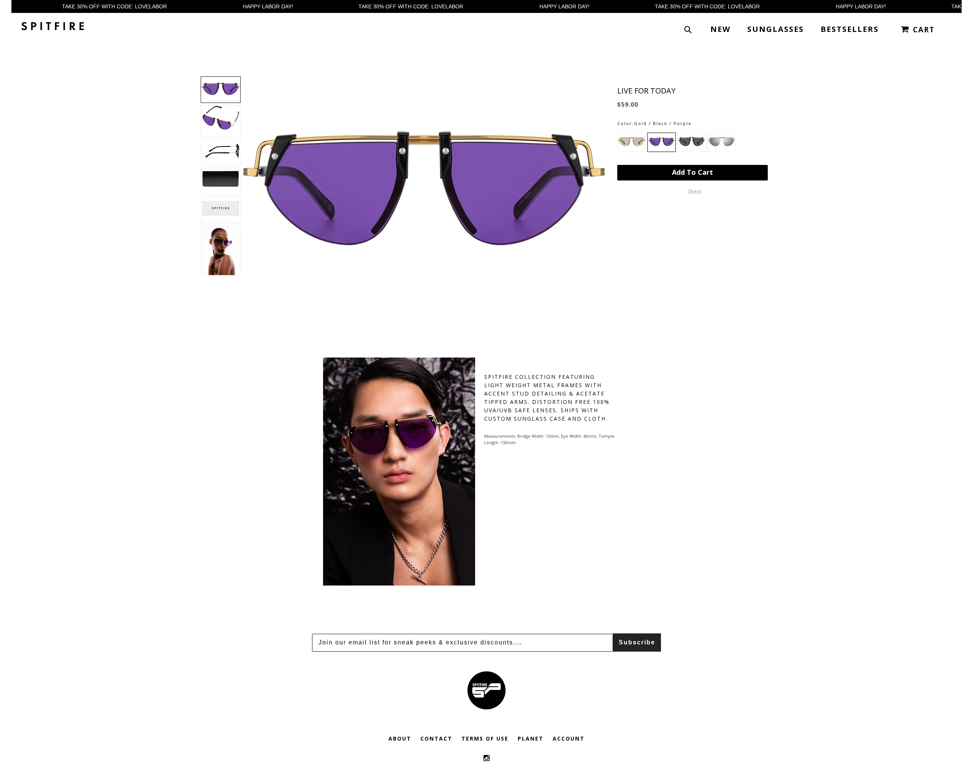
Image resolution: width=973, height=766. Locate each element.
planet (531, 738)
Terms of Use (485, 738)
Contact (436, 738)
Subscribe (637, 642)
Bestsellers (850, 29)
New (720, 29)
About (399, 738)
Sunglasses (775, 29)
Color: (625, 123)
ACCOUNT (569, 738)
